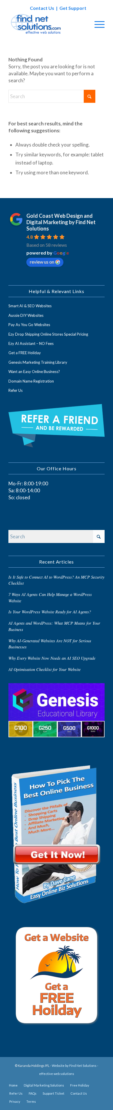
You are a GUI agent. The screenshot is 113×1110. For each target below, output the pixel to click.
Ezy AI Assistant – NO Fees (31, 343)
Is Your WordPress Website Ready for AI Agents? (49, 612)
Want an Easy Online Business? (34, 371)
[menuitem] (97, 24)
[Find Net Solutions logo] (46, 24)
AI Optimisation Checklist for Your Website (44, 669)
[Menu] (97, 24)
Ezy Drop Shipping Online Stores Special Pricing (48, 334)
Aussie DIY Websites (25, 315)
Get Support (72, 8)
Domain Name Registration (31, 381)
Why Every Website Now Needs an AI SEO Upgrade (51, 658)
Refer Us (15, 390)
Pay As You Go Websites (29, 324)
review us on (42, 261)
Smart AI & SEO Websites (30, 305)
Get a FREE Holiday (24, 352)
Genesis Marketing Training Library (37, 362)
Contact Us (42, 8)
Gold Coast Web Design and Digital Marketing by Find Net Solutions (61, 222)
